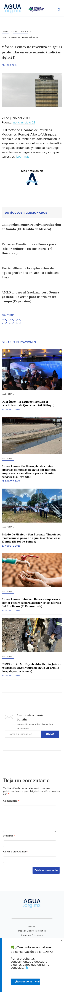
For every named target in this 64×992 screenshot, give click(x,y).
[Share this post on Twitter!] (11, 321)
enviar (50, 734)
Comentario (11, 801)
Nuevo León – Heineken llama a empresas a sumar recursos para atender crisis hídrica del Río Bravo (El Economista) (31, 603)
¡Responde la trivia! (27, 981)
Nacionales (20, 31)
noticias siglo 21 (24, 122)
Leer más (22, 156)
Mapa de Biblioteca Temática (32, 931)
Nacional (8, 394)
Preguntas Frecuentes (32, 935)
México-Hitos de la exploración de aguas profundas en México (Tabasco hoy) (30, 272)
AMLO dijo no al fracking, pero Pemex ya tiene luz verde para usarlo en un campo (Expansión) (30, 296)
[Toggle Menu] (51, 10)
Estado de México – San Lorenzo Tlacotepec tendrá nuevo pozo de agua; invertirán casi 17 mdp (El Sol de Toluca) (31, 538)
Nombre (9, 835)
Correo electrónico (15, 851)
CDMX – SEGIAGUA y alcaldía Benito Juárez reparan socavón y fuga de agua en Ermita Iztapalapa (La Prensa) (31, 667)
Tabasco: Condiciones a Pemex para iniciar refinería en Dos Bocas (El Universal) (29, 248)
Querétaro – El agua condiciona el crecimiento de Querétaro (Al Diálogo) (28, 403)
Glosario (32, 926)
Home (5, 31)
